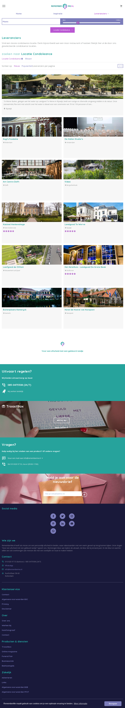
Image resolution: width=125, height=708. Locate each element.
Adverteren (7, 678)
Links (4, 682)
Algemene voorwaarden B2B (15, 687)
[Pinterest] (53, 523)
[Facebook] (53, 516)
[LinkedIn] (62, 523)
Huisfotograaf (8, 630)
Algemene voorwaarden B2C (15, 599)
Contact (5, 594)
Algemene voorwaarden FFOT (15, 692)
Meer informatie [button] (80, 704)
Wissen (28, 59)
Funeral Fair (7, 656)
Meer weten (60, 427)
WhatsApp (9, 565)
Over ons (6, 621)
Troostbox (6, 647)
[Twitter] (62, 516)
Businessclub (8, 661)
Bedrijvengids (8, 666)
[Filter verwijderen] (22, 59)
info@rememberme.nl (13, 569)
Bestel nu (61, 420)
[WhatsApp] (53, 531)
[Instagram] (72, 516)
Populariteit (27, 66)
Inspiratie (57, 14)
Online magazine (9, 651)
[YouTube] (72, 523)
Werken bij (6, 625)
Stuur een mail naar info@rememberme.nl (24, 458)
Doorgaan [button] (113, 704)
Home (19, 14)
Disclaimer (7, 609)
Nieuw (17, 66)
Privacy (5, 604)
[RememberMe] (62, 8)
